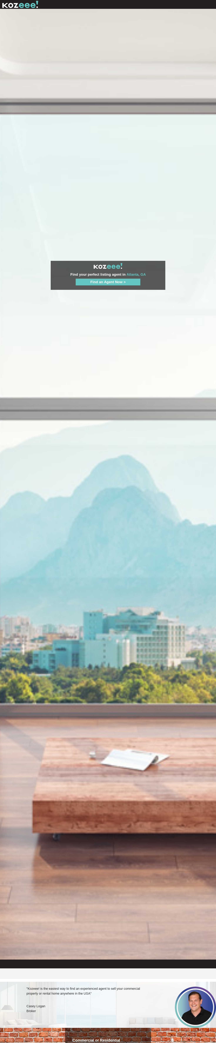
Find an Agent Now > (108, 282)
